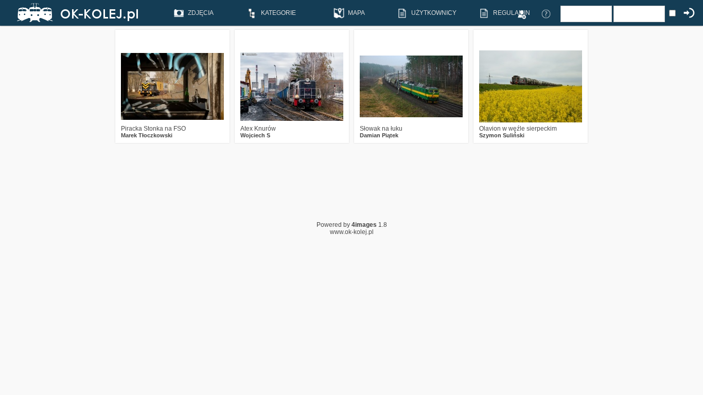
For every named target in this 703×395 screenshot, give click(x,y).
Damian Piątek (379, 135)
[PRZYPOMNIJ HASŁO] (546, 13)
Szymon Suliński (501, 135)
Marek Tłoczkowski (146, 135)
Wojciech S (255, 135)
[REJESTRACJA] (521, 13)
